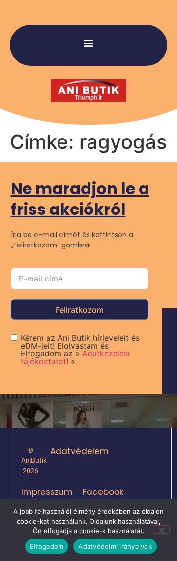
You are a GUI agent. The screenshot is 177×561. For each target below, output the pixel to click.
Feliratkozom (80, 310)
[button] (89, 43)
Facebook (103, 492)
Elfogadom (46, 546)
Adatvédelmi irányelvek (115, 546)
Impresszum (47, 492)
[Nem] (161, 529)
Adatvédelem (79, 451)
